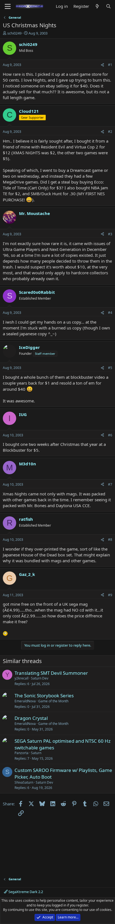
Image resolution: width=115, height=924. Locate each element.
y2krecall (21, 678)
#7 (110, 484)
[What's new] (97, 6)
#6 (110, 435)
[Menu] (7, 6)
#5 (110, 367)
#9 (110, 595)
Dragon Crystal (31, 718)
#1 (110, 64)
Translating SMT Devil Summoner (51, 673)
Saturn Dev (39, 678)
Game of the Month (53, 701)
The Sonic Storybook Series (44, 695)
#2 (110, 131)
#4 (110, 312)
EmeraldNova (25, 701)
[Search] (108, 6)
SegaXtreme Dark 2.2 (25, 891)
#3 (110, 234)
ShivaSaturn (24, 782)
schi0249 (14, 33)
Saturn (36, 753)
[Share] (102, 65)
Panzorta (21, 753)
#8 (110, 539)
